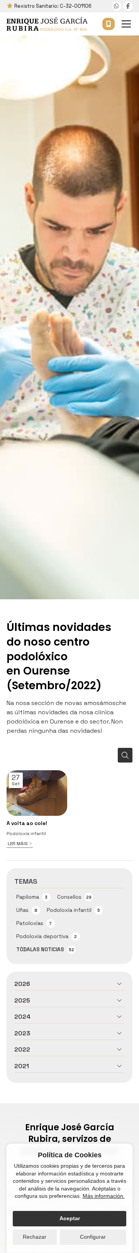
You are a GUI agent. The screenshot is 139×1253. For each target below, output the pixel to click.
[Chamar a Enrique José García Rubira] (108, 24)
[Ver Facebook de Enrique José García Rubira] (127, 6)
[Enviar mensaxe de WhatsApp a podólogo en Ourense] (116, 6)
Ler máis (18, 843)
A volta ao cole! (27, 823)
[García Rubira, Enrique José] (47, 24)
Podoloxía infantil (26, 833)
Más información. (104, 1196)
